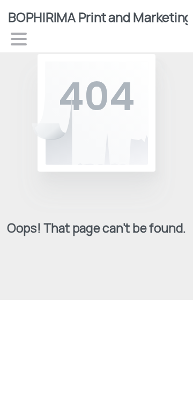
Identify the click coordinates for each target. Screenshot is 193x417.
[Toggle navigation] (18, 39)
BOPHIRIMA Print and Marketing (100, 17)
